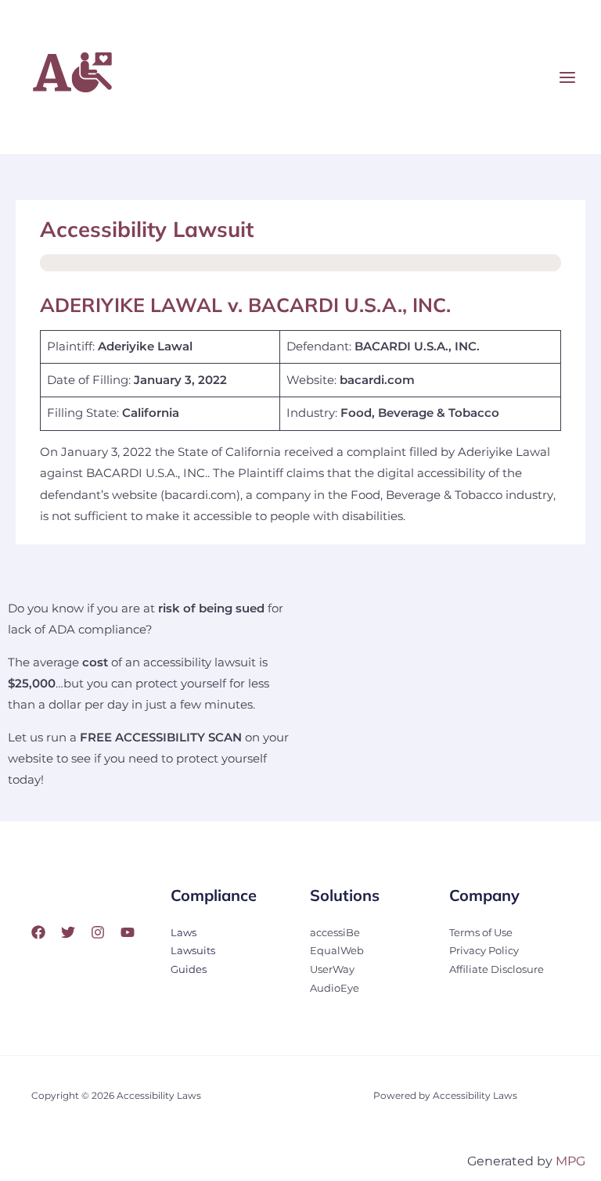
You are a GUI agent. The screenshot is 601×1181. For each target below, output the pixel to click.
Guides (189, 969)
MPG (570, 1161)
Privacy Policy (484, 951)
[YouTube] (128, 932)
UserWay (332, 969)
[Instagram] (98, 932)
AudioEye (334, 988)
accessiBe (335, 933)
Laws (183, 933)
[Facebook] (38, 932)
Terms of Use (481, 933)
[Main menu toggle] (567, 77)
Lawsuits (193, 951)
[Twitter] (68, 932)
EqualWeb (337, 951)
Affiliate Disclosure (496, 969)
